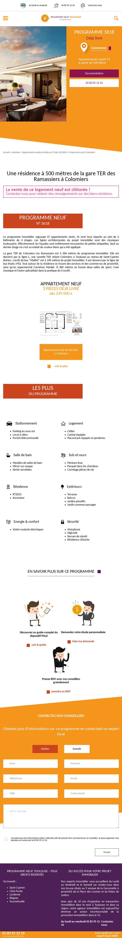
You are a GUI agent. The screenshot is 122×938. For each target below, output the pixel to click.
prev (4, 74)
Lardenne (15, 894)
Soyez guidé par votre (107, 935)
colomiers (16, 152)
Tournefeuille (17, 901)
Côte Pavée (16, 891)
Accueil (6, 152)
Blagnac (14, 898)
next (62, 74)
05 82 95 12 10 (68, 5)
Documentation (94, 73)
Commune (98, 48)
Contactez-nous (95, 5)
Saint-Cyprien (17, 887)
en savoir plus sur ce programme (61, 572)
